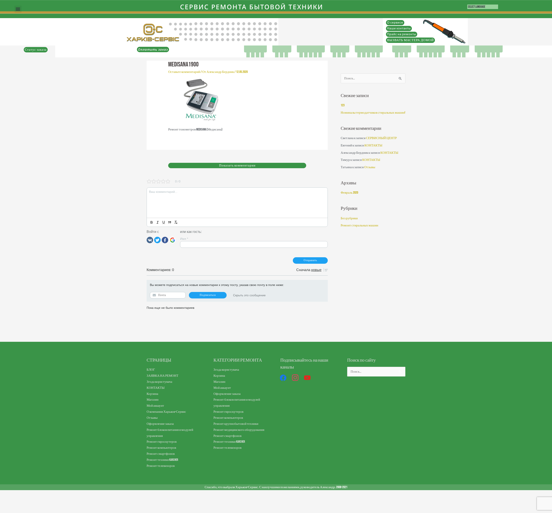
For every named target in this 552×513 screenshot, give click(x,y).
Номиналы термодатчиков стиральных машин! (373, 113)
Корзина (152, 394)
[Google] (172, 240)
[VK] (150, 240)
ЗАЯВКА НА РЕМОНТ (162, 376)
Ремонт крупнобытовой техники (235, 424)
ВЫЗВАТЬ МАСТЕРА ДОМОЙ (410, 40)
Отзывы (369, 167)
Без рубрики (349, 218)
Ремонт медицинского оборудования (238, 430)
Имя (184, 238)
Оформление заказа (160, 424)
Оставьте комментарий (184, 72)
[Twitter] (157, 240)
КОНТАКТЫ (373, 145)
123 (343, 105)
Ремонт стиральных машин (359, 225)
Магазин (152, 400)
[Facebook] (165, 240)
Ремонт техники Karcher (162, 460)
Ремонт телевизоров (161, 466)
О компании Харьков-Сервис (166, 412)
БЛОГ (151, 370)
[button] (18, 9)
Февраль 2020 (349, 193)
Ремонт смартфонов (161, 454)
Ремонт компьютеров (161, 448)
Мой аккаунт (155, 406)
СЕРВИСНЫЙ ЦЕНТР (381, 138)
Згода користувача (159, 382)
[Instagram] (295, 378)
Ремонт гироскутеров (162, 442)
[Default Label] (307, 378)
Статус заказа (36, 50)
